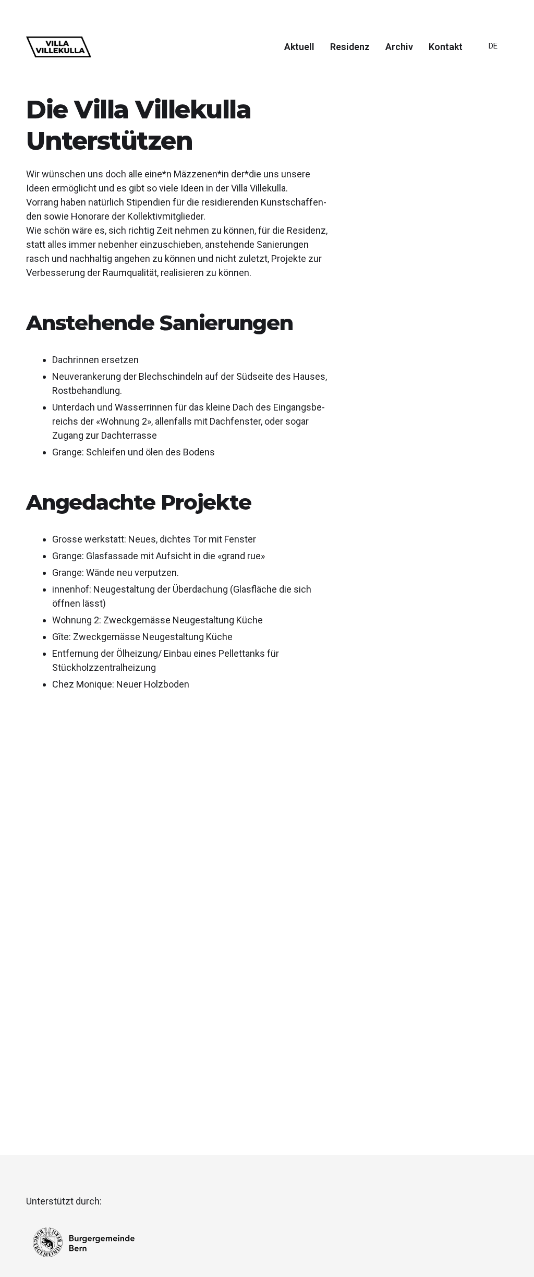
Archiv (399, 47)
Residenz (350, 47)
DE (493, 46)
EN (493, 85)
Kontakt (446, 47)
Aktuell (299, 47)
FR (493, 70)
